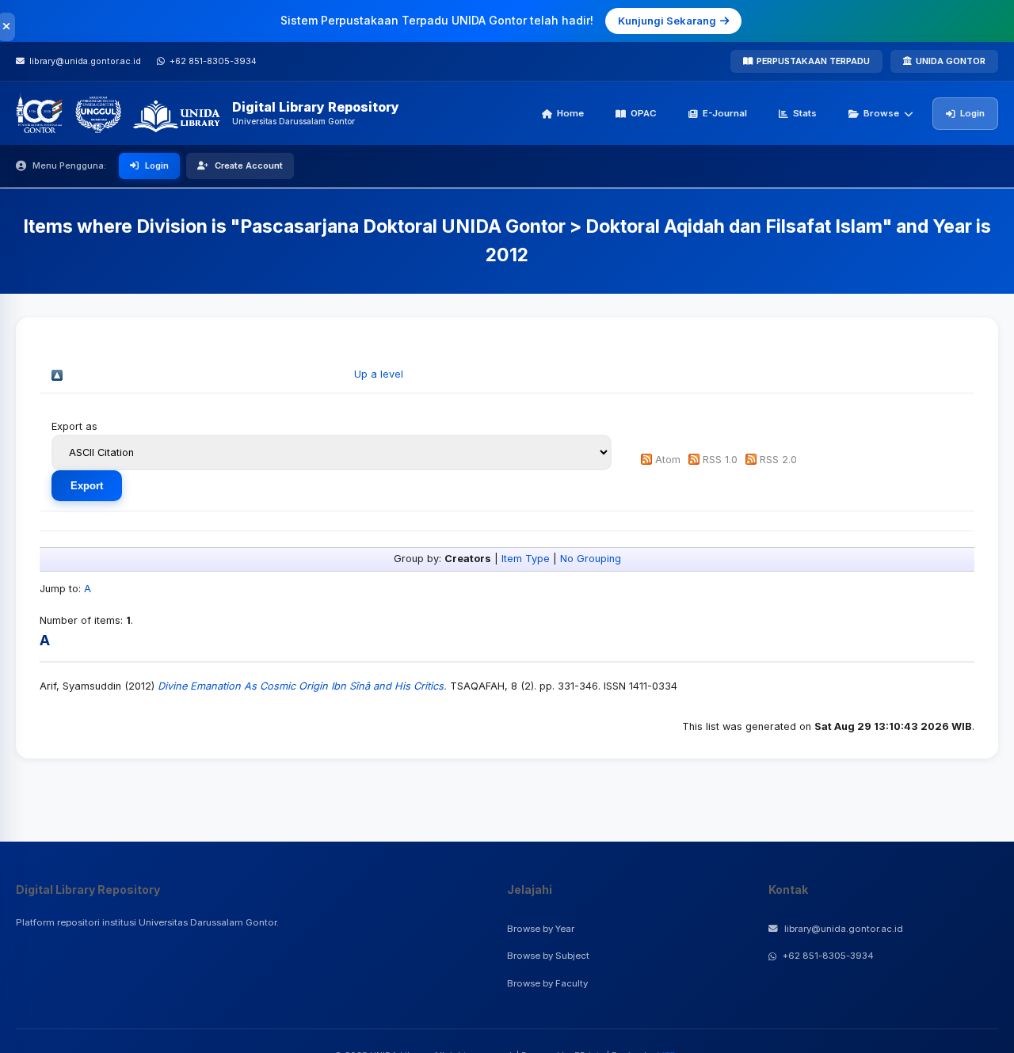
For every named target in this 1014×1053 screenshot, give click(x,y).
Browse (881, 113)
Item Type (525, 559)
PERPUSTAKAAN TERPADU (813, 61)
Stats (805, 113)
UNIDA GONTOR (950, 61)
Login (972, 113)
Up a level (378, 374)
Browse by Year (540, 928)
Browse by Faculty (547, 983)
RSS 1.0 (720, 460)
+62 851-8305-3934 (828, 955)
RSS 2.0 (778, 460)
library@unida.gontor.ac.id (843, 928)
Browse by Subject (548, 955)
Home (570, 113)
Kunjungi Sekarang (667, 20)
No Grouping (590, 559)
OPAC (644, 113)
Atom (667, 460)
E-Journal (725, 113)
